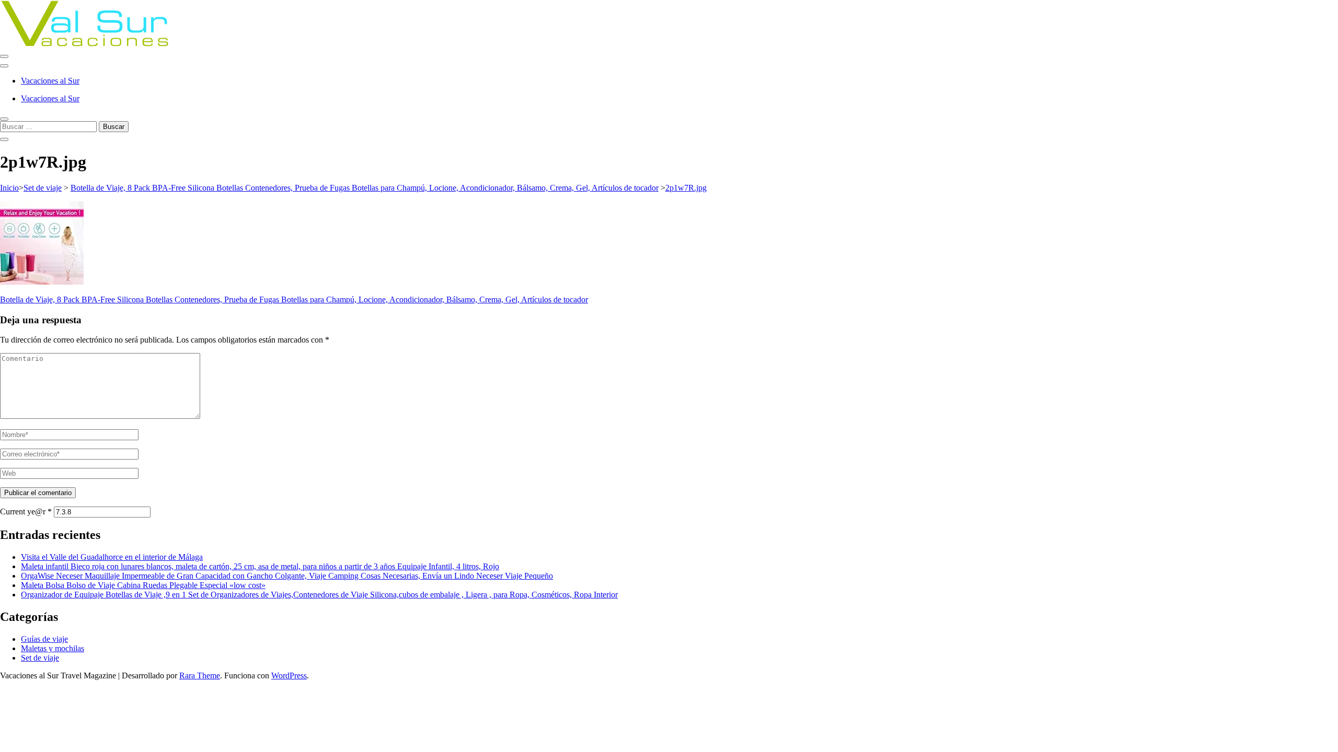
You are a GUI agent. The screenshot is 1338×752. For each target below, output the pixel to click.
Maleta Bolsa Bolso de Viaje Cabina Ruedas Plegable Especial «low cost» (143, 585)
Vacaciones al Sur (50, 80)
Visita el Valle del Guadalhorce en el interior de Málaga (112, 557)
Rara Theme (199, 675)
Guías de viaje (44, 638)
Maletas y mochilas (52, 648)
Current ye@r (26, 511)
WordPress (289, 675)
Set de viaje (43, 187)
